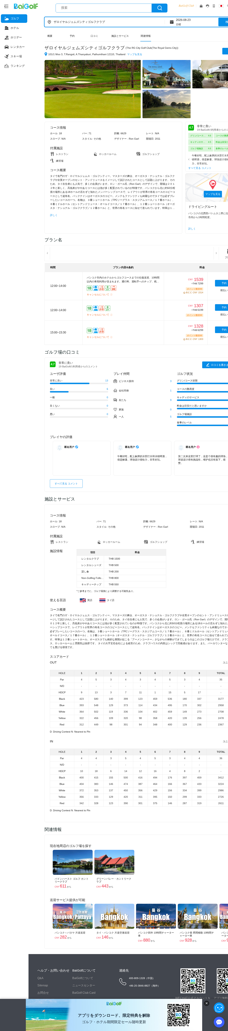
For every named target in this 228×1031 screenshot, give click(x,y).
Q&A (40, 978)
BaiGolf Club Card (83, 992)
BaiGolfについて (82, 978)
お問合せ (43, 992)
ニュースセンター (83, 985)
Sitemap (42, 985)
